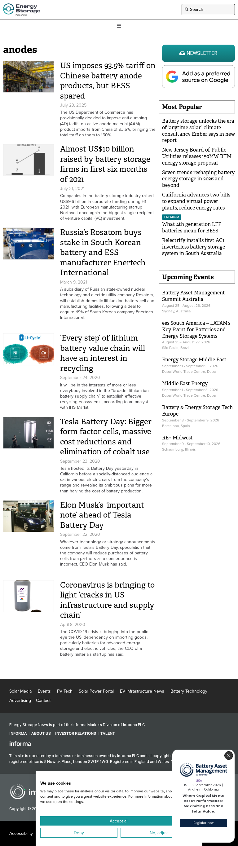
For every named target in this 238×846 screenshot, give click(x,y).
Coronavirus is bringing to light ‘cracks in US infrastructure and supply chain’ (107, 600)
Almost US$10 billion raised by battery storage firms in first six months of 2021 (105, 164)
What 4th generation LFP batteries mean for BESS (191, 227)
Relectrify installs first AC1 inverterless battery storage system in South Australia (193, 247)
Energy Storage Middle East (194, 359)
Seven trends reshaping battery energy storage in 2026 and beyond (198, 179)
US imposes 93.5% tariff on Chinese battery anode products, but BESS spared (108, 81)
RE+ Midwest (177, 437)
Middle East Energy (185, 383)
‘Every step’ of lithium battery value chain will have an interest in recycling (102, 353)
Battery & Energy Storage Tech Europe (197, 410)
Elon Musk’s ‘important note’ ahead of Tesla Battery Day (102, 515)
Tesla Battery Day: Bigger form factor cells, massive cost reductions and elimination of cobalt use (106, 437)
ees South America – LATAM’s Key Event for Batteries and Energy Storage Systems (196, 329)
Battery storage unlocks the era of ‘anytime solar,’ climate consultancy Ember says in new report (198, 130)
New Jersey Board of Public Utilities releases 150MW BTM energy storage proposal (196, 156)
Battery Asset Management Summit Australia (193, 295)
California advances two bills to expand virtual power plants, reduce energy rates (196, 201)
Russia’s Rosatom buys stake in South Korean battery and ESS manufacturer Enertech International (103, 252)
